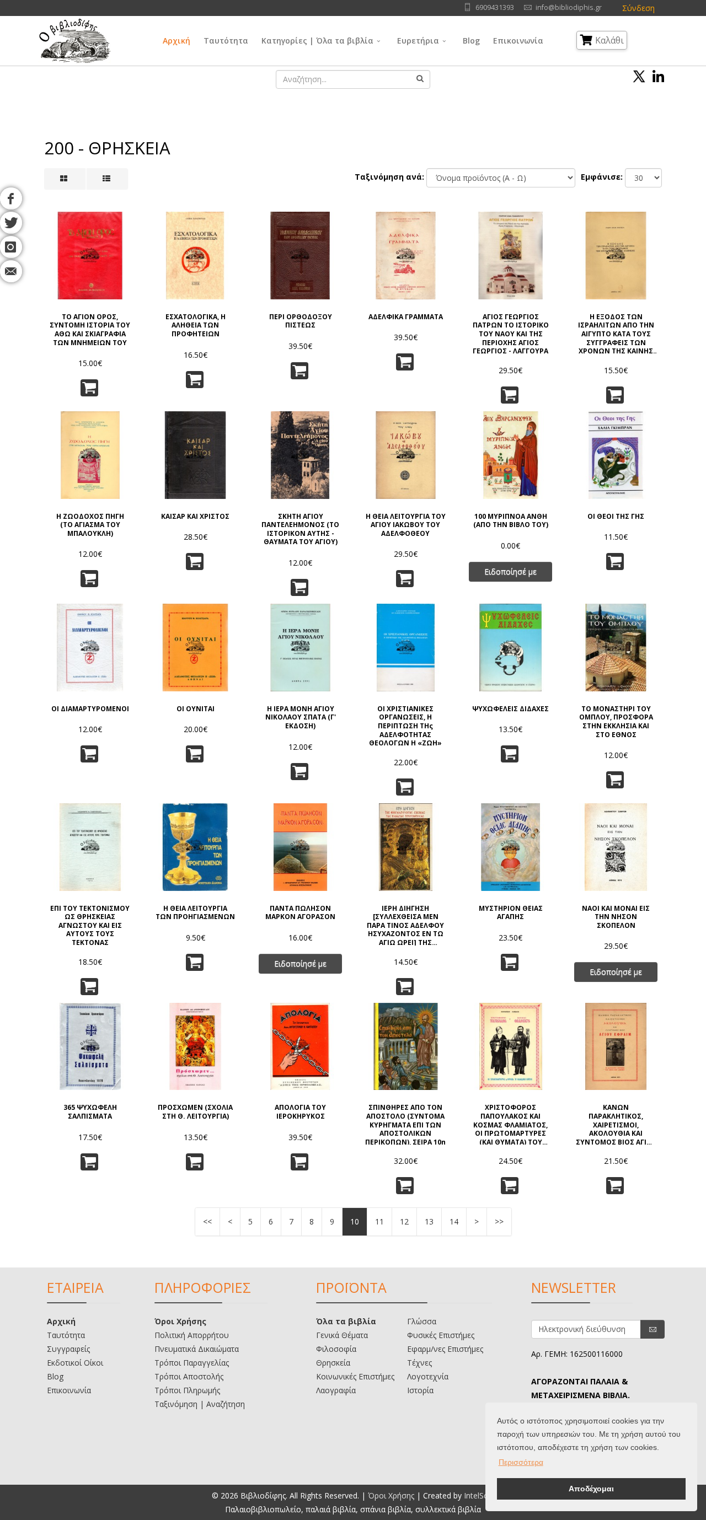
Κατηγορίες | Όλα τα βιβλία (317, 40)
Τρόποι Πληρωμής (187, 1390)
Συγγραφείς (68, 1349)
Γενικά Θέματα (342, 1335)
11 (379, 1221)
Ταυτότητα (226, 40)
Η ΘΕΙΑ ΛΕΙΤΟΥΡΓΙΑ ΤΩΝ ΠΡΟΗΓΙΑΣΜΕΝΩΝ (195, 912)
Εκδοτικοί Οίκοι (75, 1362)
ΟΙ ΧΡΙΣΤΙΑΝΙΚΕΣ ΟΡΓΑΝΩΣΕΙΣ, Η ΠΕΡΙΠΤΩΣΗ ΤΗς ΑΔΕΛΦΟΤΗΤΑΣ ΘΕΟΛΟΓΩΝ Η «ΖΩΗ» (405, 725)
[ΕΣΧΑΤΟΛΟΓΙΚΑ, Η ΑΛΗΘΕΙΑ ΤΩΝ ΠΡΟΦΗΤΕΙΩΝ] (195, 255)
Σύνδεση (638, 8)
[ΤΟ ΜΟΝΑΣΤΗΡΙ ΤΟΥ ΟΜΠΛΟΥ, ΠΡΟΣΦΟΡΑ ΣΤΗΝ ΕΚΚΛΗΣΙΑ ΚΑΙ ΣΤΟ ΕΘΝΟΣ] (616, 647)
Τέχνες (419, 1362)
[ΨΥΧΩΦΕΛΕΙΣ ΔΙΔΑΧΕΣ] (511, 647)
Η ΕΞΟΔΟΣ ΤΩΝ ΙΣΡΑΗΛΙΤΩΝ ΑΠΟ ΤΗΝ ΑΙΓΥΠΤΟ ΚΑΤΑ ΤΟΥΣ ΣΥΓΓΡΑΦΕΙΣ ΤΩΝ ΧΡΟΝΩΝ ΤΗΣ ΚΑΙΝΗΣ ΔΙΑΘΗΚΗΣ (616, 333)
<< (207, 1221)
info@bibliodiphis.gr (569, 7)
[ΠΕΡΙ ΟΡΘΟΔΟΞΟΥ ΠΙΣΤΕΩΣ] (300, 255)
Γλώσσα (421, 1321)
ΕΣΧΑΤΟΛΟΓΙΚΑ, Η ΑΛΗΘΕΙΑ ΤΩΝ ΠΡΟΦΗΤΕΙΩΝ (195, 326)
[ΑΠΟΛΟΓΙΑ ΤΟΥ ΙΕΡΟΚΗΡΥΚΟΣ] (300, 1047)
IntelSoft (479, 1495)
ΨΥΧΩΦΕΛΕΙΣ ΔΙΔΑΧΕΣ (510, 709)
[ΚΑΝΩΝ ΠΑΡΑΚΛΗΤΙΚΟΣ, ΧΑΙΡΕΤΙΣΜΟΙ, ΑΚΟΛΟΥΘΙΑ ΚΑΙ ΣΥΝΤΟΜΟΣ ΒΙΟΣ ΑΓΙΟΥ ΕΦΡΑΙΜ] (616, 1047)
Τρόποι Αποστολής (188, 1376)
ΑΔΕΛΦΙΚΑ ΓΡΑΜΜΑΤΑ (405, 317)
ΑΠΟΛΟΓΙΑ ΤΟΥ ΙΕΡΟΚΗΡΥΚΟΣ (300, 1111)
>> (499, 1221)
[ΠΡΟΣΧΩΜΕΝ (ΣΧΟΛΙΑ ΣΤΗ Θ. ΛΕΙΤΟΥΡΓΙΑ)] (195, 1047)
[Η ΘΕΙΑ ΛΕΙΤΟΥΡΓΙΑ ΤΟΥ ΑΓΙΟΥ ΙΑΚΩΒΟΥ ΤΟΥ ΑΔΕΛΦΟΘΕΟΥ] (406, 455)
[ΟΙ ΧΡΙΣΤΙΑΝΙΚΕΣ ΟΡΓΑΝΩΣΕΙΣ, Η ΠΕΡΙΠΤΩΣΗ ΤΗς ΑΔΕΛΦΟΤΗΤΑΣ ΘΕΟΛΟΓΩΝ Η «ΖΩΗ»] (406, 647)
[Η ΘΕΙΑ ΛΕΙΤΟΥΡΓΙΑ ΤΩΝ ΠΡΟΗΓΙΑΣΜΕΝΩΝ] (195, 847)
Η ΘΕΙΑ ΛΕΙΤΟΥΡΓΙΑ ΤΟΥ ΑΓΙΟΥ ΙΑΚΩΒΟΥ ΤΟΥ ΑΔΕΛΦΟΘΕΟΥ (406, 525)
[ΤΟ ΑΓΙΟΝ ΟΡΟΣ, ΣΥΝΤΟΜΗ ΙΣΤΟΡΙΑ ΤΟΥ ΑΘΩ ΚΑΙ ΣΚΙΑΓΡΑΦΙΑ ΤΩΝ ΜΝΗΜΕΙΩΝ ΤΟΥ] (90, 255)
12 (404, 1221)
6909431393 (494, 7)
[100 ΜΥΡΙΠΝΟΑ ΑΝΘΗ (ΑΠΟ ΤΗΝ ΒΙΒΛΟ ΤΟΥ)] (511, 455)
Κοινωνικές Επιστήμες (355, 1376)
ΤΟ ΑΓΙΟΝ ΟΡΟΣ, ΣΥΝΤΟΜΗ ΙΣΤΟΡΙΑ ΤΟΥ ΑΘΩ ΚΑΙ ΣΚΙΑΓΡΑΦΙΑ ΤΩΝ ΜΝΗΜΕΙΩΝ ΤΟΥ (90, 330)
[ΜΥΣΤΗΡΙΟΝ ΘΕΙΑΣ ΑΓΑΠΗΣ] (511, 847)
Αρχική (176, 40)
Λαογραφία (336, 1390)
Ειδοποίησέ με (510, 571)
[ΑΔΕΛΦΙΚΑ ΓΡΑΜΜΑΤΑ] (406, 255)
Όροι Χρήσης (180, 1321)
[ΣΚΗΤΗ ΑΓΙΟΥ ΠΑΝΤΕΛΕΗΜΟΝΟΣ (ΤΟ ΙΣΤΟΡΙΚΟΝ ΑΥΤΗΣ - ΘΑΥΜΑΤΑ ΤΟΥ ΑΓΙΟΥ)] (300, 455)
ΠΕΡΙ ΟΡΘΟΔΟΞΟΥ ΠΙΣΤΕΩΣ (300, 321)
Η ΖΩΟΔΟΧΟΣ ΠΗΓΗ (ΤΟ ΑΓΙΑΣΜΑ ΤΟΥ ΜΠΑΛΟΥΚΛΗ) (90, 525)
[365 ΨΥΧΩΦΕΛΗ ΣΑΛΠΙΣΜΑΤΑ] (90, 1047)
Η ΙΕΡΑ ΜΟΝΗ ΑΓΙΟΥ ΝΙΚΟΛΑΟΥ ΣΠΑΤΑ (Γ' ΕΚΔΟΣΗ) (300, 718)
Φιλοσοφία (336, 1349)
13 (429, 1221)
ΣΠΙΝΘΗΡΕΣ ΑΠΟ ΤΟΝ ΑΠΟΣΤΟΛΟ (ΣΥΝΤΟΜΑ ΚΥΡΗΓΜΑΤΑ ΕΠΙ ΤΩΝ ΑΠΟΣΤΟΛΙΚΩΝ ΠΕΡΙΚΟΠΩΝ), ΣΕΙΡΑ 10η (405, 1124)
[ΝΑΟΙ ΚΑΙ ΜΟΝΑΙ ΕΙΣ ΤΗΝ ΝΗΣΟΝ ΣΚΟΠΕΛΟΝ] (616, 847)
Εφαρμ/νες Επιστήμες (445, 1349)
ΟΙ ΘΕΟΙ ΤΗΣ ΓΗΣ (615, 516)
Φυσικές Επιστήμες (440, 1335)
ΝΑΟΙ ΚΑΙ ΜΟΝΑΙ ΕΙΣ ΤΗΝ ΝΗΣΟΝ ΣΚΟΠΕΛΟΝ (616, 917)
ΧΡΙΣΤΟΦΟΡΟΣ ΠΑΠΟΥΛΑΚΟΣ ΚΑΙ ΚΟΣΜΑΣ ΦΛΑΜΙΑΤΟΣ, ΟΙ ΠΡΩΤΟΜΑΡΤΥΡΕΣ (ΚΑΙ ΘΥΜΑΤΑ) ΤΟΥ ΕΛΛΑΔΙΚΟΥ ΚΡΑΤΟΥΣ (510, 1124)
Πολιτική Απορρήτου (191, 1335)
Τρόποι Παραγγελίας (191, 1362)
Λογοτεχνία (427, 1376)
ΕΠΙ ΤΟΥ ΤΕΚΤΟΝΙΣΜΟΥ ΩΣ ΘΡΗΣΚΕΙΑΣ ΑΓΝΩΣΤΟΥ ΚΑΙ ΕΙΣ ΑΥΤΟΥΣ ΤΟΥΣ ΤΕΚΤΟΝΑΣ (90, 925)
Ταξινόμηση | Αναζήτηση (199, 1404)
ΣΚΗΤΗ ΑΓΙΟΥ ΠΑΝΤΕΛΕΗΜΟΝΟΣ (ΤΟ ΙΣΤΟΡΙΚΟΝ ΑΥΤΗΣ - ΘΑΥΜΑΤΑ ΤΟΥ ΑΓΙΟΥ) (300, 529)
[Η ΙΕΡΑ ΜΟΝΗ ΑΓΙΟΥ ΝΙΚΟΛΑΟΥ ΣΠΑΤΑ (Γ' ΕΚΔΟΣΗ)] (300, 647)
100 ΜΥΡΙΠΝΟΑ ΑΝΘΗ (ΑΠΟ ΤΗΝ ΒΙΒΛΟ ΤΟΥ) (510, 520)
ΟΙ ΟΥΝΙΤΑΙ (195, 709)
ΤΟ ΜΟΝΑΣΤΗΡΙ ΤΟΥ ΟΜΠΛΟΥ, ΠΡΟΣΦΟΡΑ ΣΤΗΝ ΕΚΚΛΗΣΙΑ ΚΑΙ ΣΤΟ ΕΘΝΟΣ (616, 722)
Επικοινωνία (518, 40)
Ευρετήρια (418, 40)
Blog (471, 40)
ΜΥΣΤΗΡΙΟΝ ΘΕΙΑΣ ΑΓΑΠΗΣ (511, 912)
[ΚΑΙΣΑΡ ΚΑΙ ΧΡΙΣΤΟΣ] (195, 455)
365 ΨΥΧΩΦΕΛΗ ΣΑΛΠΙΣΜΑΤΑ (90, 1111)
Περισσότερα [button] (521, 1462)
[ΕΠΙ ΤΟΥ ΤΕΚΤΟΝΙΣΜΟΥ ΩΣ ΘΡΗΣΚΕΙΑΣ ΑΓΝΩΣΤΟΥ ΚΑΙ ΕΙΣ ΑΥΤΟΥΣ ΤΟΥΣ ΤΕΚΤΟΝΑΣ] (90, 847)
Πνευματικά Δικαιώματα (196, 1349)
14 (454, 1221)
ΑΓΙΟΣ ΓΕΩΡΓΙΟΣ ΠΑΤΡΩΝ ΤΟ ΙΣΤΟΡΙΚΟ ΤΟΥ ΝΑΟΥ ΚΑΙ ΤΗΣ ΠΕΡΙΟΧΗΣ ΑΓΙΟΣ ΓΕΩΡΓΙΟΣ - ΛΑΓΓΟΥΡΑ (511, 333)
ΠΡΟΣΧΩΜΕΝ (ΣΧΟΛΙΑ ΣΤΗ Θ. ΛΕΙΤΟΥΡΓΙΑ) (195, 1111)
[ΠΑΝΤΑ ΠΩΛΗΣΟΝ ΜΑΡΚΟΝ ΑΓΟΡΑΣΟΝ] (300, 847)
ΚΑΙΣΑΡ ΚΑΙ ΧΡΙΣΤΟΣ (195, 516)
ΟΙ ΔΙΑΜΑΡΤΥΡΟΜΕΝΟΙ (90, 709)
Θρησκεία (333, 1362)
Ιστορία (420, 1390)
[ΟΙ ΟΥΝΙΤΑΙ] (195, 647)
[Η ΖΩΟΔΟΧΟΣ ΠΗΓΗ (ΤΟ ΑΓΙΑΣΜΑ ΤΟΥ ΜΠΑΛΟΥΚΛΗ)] (90, 455)
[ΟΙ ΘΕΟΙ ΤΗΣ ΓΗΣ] (616, 455)
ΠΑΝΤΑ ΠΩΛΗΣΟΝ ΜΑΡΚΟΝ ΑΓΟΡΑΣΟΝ (300, 912)
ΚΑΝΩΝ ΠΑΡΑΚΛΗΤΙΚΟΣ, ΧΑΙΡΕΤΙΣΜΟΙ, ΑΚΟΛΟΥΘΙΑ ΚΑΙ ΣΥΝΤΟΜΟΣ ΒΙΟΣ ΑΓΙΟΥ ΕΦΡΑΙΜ (616, 1124)
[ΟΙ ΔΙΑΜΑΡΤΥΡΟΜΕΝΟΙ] (90, 647)
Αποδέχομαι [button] (591, 1488)
